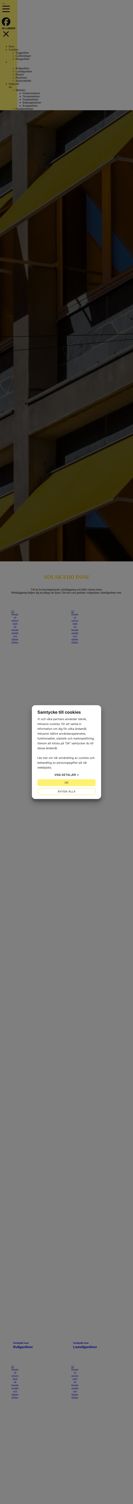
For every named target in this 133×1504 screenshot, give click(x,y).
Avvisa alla (67, 791)
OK (66, 782)
